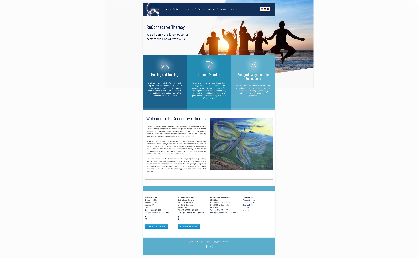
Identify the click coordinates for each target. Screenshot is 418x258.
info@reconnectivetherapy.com (157, 213)
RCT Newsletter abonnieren (188, 227)
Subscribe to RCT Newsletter (156, 227)
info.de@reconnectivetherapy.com (191, 213)
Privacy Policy (248, 203)
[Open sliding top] (415, 2)
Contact (246, 208)
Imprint (246, 210)
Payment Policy (249, 200)
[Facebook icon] (146, 217)
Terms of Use (248, 205)
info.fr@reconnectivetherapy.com (223, 213)
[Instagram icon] (146, 219)
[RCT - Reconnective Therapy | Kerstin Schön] (152, 9)
